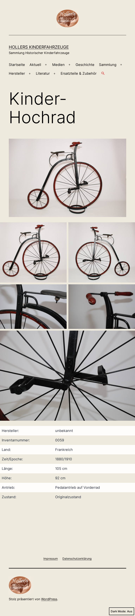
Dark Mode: (118, 611)
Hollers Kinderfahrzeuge (39, 47)
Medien (58, 65)
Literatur (43, 73)
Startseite (17, 65)
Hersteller (17, 73)
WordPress (49, 599)
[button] (103, 73)
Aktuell (35, 65)
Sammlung (107, 65)
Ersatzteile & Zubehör (79, 73)
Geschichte (85, 65)
